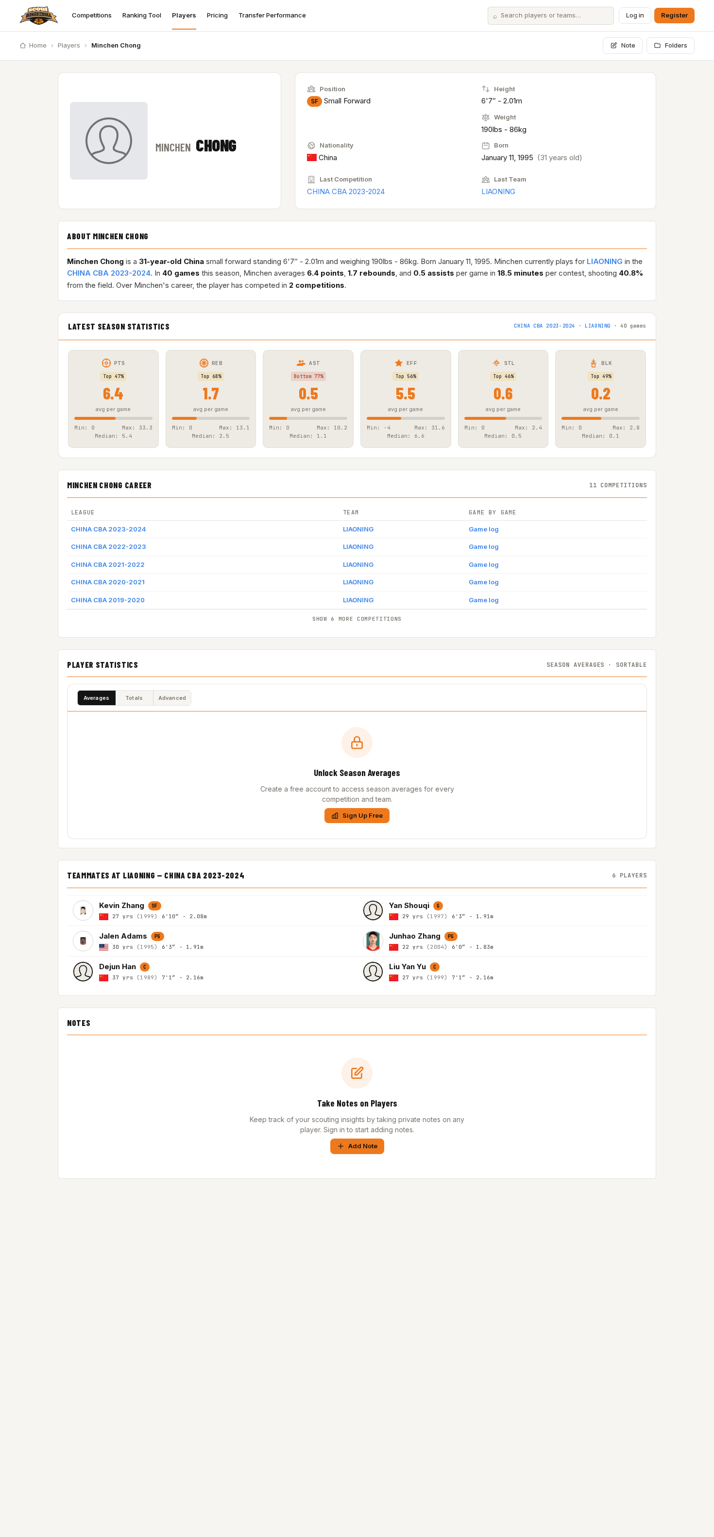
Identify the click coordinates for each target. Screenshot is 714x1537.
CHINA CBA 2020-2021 (108, 582)
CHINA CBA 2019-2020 (108, 600)
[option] (212, 910)
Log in (635, 15)
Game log (484, 529)
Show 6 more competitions (357, 618)
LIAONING (498, 191)
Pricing (217, 15)
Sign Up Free (362, 815)
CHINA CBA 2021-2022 (108, 564)
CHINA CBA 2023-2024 (346, 191)
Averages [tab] (97, 697)
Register (674, 15)
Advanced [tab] (172, 697)
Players (184, 15)
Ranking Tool (141, 15)
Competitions (92, 15)
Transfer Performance (272, 15)
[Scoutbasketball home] (38, 15)
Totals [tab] (134, 697)
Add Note (362, 1146)
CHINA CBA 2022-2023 (108, 546)
